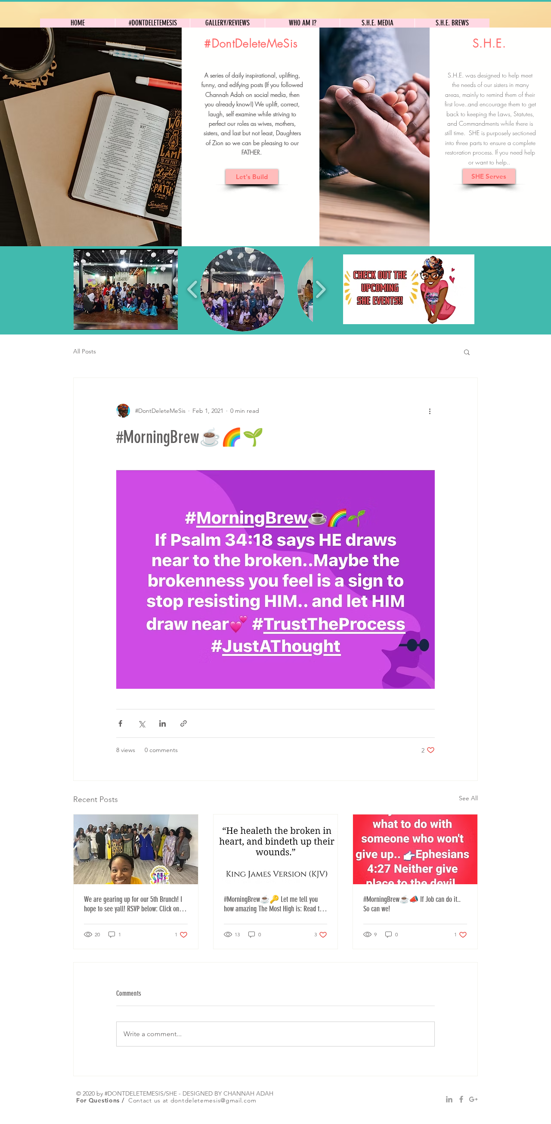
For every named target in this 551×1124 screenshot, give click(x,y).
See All (468, 798)
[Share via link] (184, 723)
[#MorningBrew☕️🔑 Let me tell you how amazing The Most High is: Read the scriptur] (276, 849)
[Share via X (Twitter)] (141, 723)
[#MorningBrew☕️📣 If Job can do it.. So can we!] (415, 849)
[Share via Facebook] (120, 723)
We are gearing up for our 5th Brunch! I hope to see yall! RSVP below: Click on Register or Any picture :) (133, 904)
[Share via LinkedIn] (162, 723)
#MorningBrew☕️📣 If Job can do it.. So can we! (412, 904)
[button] (126, 289)
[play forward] (320, 289)
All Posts (84, 351)
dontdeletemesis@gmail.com (213, 1100)
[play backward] (192, 289)
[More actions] (429, 411)
